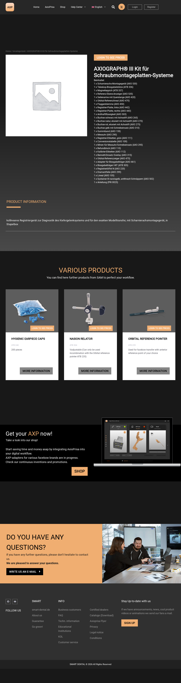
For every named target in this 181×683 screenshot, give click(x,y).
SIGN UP (129, 623)
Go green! (37, 626)
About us (37, 615)
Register (151, 7)
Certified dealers (99, 609)
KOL (60, 636)
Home (36, 7)
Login (135, 7)
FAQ (60, 615)
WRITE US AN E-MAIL (22, 571)
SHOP (79, 471)
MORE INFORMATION (36, 371)
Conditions (96, 638)
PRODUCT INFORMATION (26, 202)
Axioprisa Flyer (98, 621)
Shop (62, 7)
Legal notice (97, 632)
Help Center (76, 7)
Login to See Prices (111, 57)
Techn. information (68, 621)
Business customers (69, 609)
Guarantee (38, 621)
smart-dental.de (41, 609)
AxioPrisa (49, 7)
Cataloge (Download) (102, 615)
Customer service (68, 642)
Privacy (94, 626)
